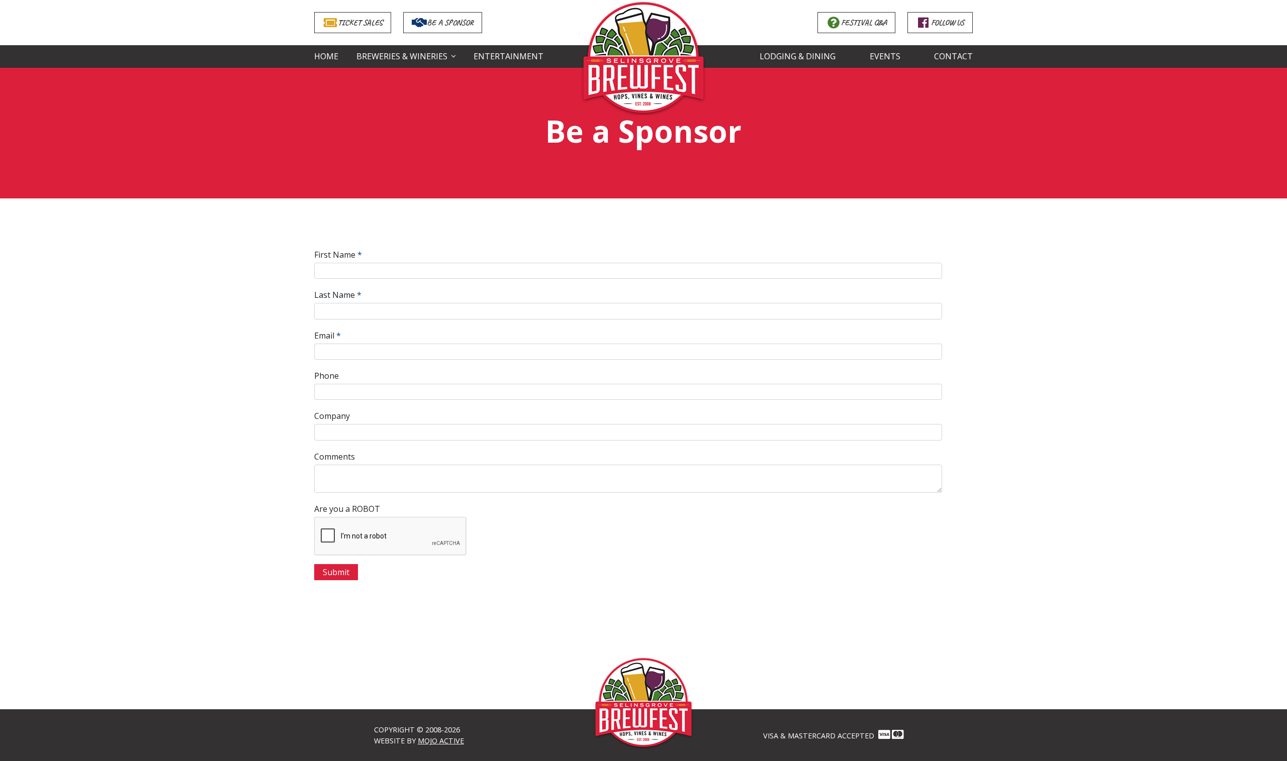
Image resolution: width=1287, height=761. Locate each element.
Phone (326, 375)
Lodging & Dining (798, 56)
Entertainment (508, 56)
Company (332, 415)
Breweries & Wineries (401, 56)
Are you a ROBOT (347, 508)
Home (326, 56)
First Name (334, 254)
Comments (334, 456)
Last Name (334, 294)
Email (324, 335)
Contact (953, 56)
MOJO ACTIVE (441, 740)
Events (885, 56)
